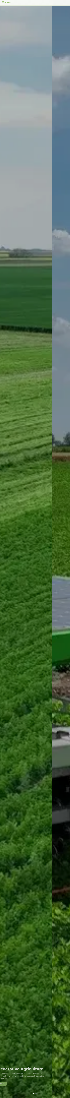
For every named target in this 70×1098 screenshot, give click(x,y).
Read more (18, 1083)
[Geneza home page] (7, 2)
